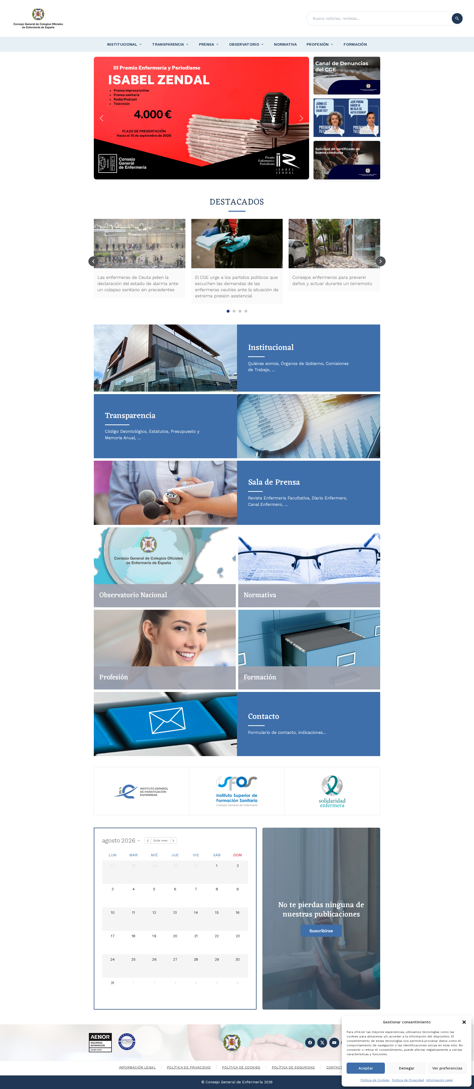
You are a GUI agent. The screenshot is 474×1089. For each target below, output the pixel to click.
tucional (271, 348)
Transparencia (168, 44)
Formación (355, 44)
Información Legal (439, 1080)
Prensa (206, 44)
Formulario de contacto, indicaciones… (287, 732)
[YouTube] (334, 1043)
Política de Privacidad (408, 1080)
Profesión (318, 44)
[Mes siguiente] (173, 840)
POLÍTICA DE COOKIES (241, 1067)
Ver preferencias (447, 1068)
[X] (322, 1043)
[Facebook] (310, 1043)
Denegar (406, 1068)
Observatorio (244, 44)
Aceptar (365, 1068)
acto (263, 717)
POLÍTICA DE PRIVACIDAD (189, 1067)
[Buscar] (457, 18)
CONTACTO (335, 1067)
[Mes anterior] (148, 840)
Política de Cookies (375, 1080)
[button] (464, 1022)
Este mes (161, 840)
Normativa (285, 44)
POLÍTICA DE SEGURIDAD (293, 1067)
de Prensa (274, 483)
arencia (130, 416)
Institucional (122, 44)
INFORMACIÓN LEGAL (137, 1067)
